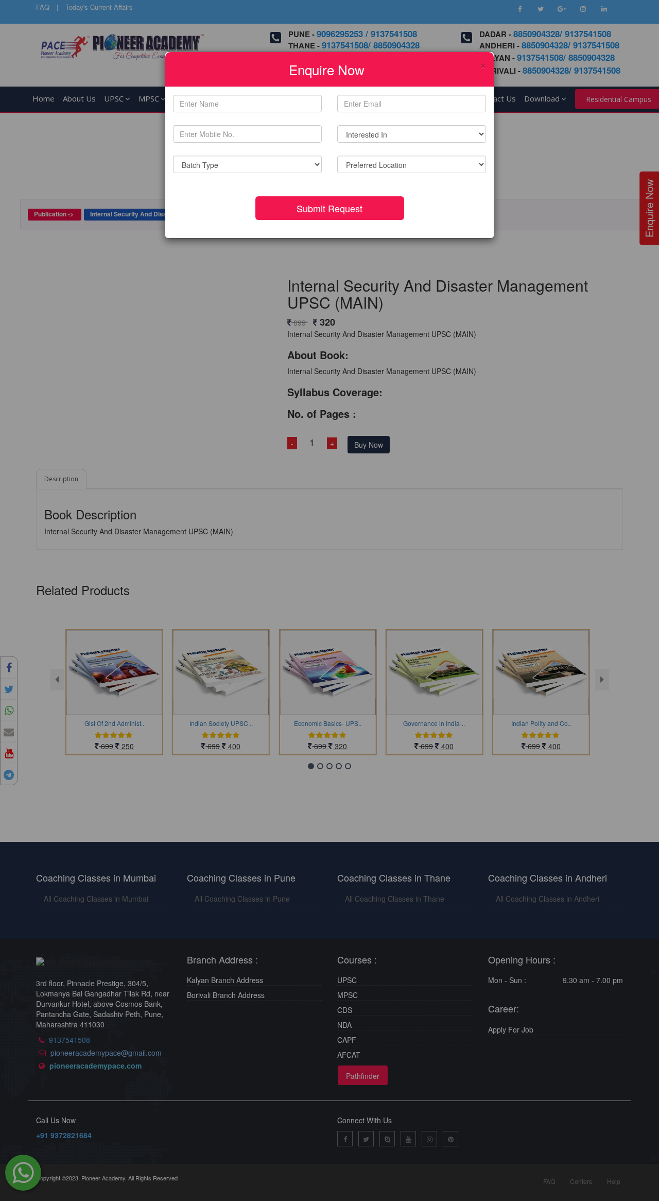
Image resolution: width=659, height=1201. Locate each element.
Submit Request (329, 208)
